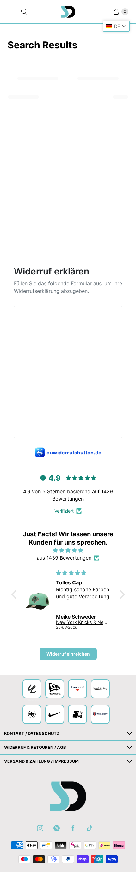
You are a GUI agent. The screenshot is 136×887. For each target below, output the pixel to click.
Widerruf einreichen (68, 653)
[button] (15, 594)
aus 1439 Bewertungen (64, 558)
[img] (68, 550)
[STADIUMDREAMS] (68, 12)
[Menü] (11, 11)
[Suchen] (24, 11)
